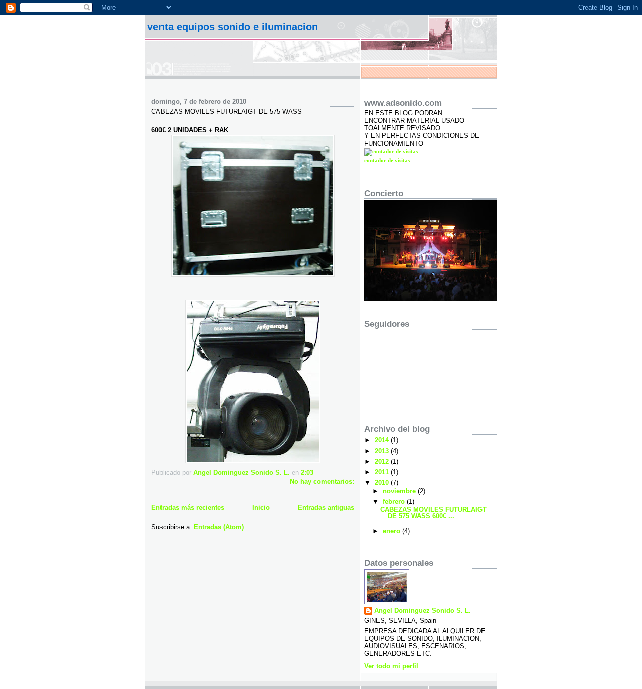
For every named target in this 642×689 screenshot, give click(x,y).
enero (392, 531)
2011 (383, 472)
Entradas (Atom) (219, 527)
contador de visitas (387, 160)
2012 (383, 461)
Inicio (261, 507)
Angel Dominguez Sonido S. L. (422, 610)
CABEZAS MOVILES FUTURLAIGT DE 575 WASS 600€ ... (433, 513)
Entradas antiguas (326, 507)
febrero (395, 501)
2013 (383, 451)
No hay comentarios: (322, 481)
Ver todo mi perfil (391, 666)
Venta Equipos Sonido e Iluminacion (232, 26)
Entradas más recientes (187, 507)
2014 (383, 440)
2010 (383, 482)
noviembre (400, 491)
